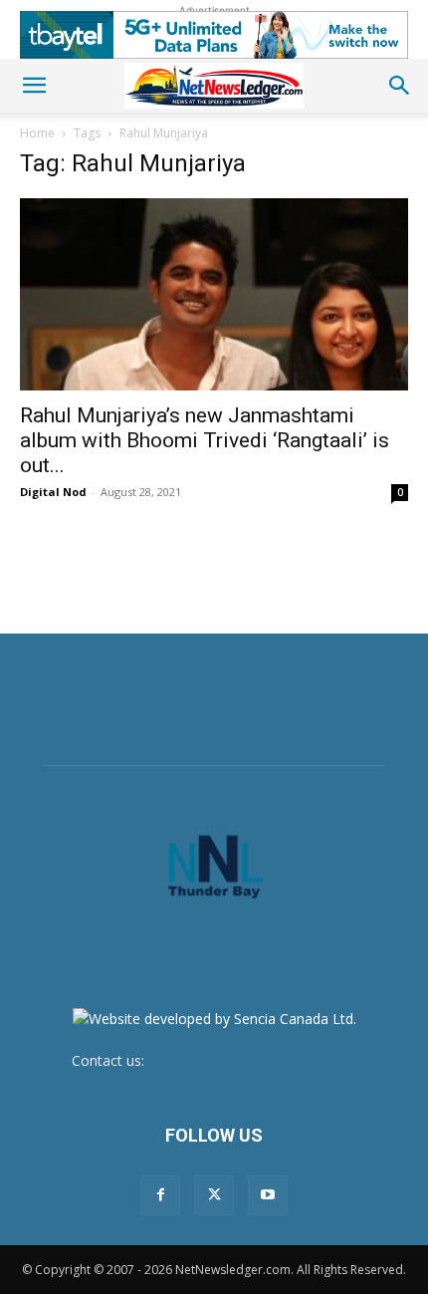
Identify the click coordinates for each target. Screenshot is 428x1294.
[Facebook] (160, 1195)
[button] (34, 86)
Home (37, 133)
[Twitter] (214, 1195)
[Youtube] (268, 1195)
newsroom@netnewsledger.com (252, 1060)
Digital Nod (53, 491)
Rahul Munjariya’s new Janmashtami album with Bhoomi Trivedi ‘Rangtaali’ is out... (204, 440)
